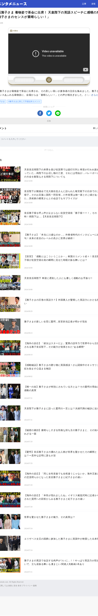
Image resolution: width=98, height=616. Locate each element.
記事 (84, 4)
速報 (93, 4)
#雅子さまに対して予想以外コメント (24, 101)
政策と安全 (12, 586)
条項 (19, 586)
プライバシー (27, 586)
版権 (35, 586)
